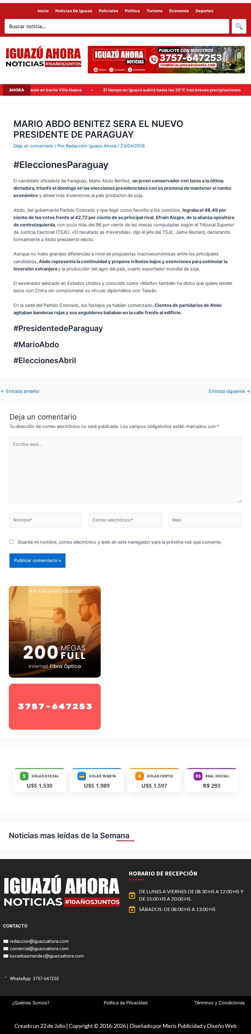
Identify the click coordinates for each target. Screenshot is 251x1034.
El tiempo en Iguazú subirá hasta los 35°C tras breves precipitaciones (128, 89)
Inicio (43, 10)
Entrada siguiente (229, 391)
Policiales (108, 10)
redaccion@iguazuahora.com (39, 941)
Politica (132, 10)
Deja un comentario (33, 146)
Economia (179, 10)
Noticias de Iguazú (73, 10)
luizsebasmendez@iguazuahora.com (47, 956)
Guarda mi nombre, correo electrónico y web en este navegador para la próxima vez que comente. (120, 542)
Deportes (204, 10)
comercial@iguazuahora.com (39, 948)
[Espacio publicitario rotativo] (166, 59)
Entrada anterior (20, 391)
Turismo (155, 10)
